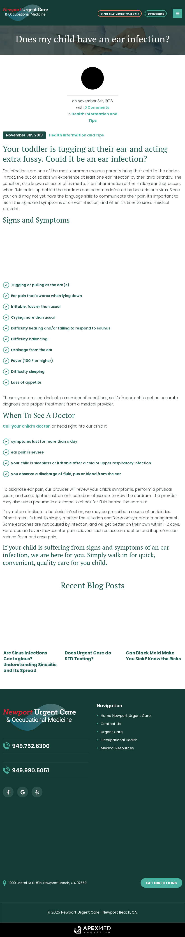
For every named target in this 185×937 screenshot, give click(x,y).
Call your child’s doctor (26, 426)
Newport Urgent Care (80, 912)
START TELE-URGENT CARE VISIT (119, 14)
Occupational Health (119, 740)
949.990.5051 (30, 770)
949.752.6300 (31, 746)
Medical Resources (117, 748)
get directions (161, 883)
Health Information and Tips (76, 135)
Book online (156, 14)
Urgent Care (112, 731)
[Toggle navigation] (177, 13)
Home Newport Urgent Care (126, 715)
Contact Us (111, 723)
